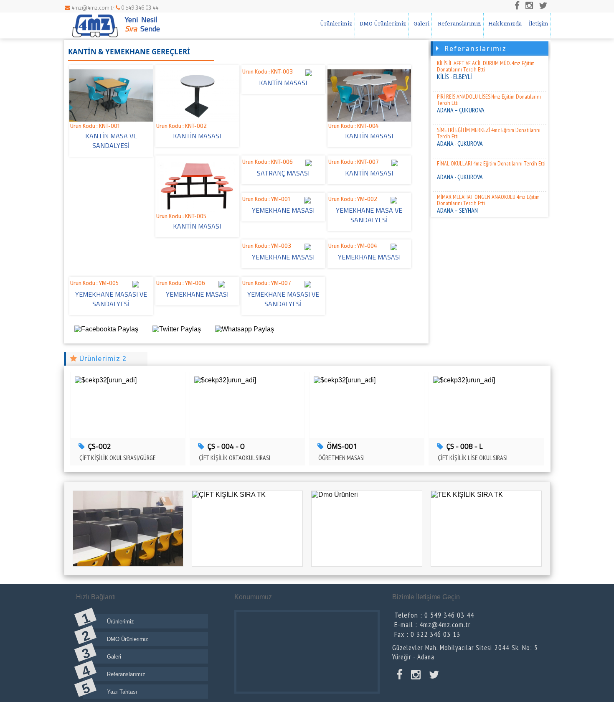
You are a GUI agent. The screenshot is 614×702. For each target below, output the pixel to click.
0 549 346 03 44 (139, 7)
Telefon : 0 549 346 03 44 (434, 615)
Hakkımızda (504, 23)
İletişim (537, 23)
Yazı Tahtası (122, 692)
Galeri (420, 23)
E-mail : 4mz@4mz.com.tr (432, 624)
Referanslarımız (457, 23)
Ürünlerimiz (335, 23)
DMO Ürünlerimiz (381, 23)
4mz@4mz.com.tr (93, 7)
